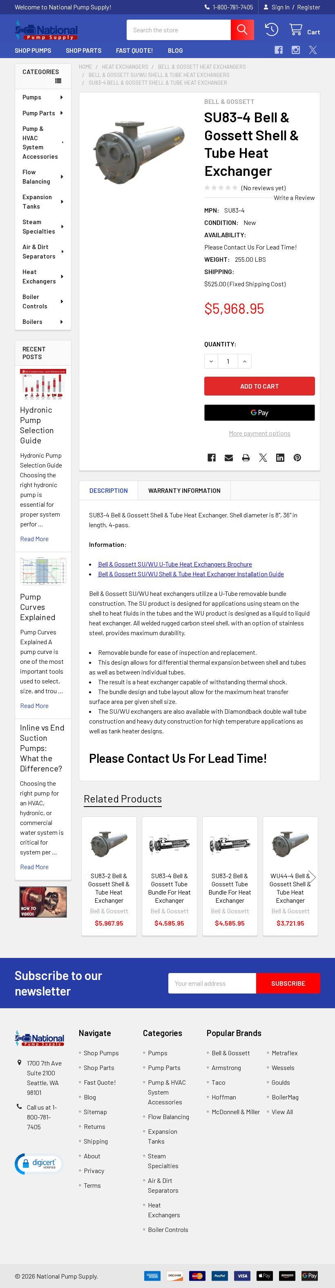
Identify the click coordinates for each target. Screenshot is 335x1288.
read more (34, 538)
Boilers (32, 321)
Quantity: (220, 344)
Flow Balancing (36, 176)
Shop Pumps (33, 50)
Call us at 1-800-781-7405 (42, 1117)
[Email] (228, 457)
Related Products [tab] (123, 798)
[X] (313, 50)
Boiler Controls (34, 301)
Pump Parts (38, 113)
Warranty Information (184, 490)
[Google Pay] (259, 413)
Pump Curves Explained (38, 606)
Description (108, 490)
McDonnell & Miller (236, 1111)
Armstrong (226, 1067)
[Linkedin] (280, 457)
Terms (92, 1185)
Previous (87, 877)
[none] (139, 152)
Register (308, 7)
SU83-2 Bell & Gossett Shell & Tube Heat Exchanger (109, 888)
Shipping (96, 1141)
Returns (94, 1126)
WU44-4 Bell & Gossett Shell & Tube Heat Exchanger (290, 888)
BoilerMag (285, 1097)
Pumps (31, 97)
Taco (219, 1082)
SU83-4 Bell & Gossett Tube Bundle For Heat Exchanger (169, 888)
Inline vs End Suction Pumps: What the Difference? (42, 747)
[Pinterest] (297, 457)
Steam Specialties (38, 226)
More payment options (259, 433)
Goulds (281, 1082)
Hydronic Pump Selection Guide (37, 425)
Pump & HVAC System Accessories (40, 142)
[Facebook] (278, 50)
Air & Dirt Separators (39, 251)
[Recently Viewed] (273, 29)
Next (312, 877)
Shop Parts (83, 50)
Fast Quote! (134, 50)
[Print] (246, 457)
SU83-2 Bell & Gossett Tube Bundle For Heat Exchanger (229, 888)
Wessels (283, 1067)
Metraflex (285, 1052)
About (92, 1156)
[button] (43, 902)
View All (282, 1111)
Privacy (94, 1170)
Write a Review (294, 197)
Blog (175, 50)
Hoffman (224, 1097)
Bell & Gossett (231, 1052)
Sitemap (95, 1111)
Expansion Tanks (37, 201)
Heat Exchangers (39, 276)
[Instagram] (295, 50)
